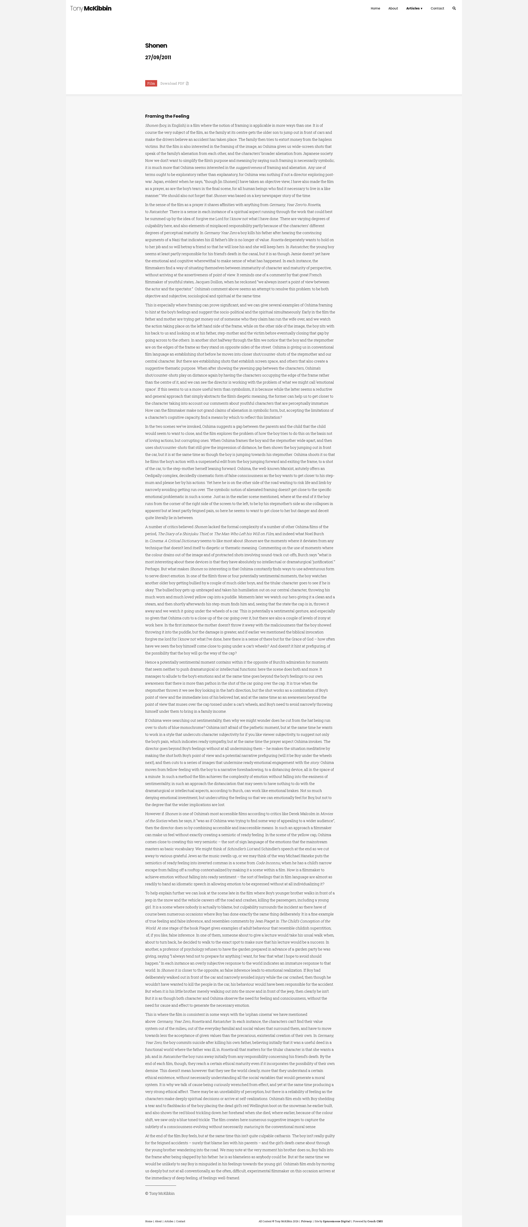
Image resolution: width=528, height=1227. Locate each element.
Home (375, 8)
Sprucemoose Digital (336, 1221)
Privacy (306, 1221)
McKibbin (90, 8)
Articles (168, 1221)
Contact (437, 8)
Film (151, 83)
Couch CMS (375, 1221)
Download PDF (173, 83)
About (393, 8)
